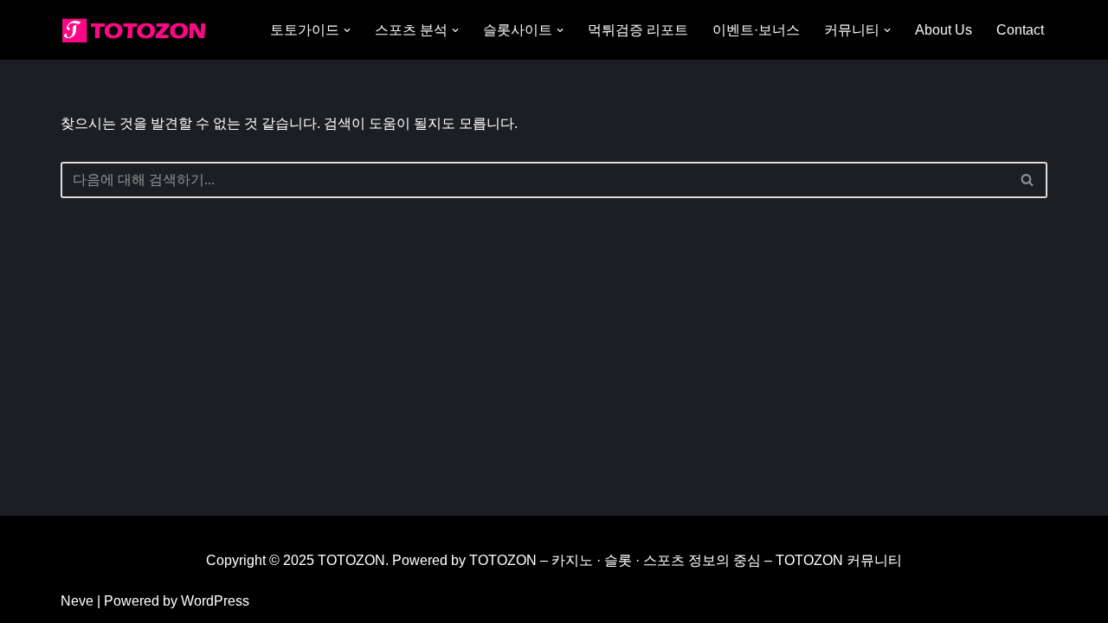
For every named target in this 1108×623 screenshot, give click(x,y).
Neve (77, 601)
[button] (347, 30)
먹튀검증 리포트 (638, 29)
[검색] (1027, 180)
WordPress (215, 601)
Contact (1020, 29)
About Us (943, 29)
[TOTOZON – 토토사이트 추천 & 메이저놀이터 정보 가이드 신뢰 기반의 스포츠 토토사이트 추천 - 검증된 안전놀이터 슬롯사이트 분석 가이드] (138, 30)
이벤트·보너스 (756, 29)
